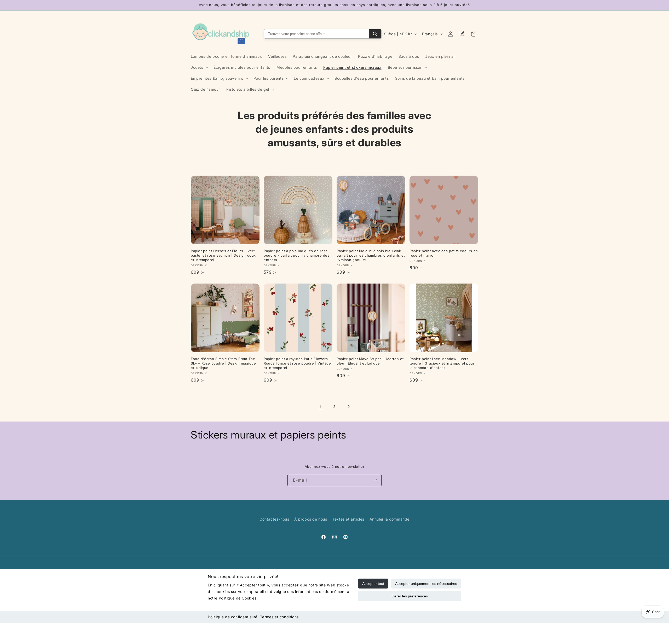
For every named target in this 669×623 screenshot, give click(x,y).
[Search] (375, 33)
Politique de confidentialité (232, 617)
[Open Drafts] (462, 34)
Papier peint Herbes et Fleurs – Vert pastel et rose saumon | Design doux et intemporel (223, 255)
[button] (199, 67)
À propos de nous (310, 519)
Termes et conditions (279, 617)
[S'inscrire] (375, 480)
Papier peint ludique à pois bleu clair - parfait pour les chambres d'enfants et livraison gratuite (371, 255)
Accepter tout (373, 583)
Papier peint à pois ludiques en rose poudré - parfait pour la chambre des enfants (297, 255)
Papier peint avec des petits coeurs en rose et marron (444, 253)
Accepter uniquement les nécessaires (426, 583)
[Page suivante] (348, 406)
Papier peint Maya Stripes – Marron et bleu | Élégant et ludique (370, 361)
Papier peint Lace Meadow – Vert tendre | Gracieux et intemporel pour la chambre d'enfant (442, 363)
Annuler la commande (390, 519)
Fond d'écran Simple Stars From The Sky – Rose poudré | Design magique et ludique (223, 363)
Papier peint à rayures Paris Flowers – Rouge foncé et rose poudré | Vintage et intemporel (297, 363)
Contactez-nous (274, 519)
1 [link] (320, 406)
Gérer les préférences (409, 596)
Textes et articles (348, 519)
